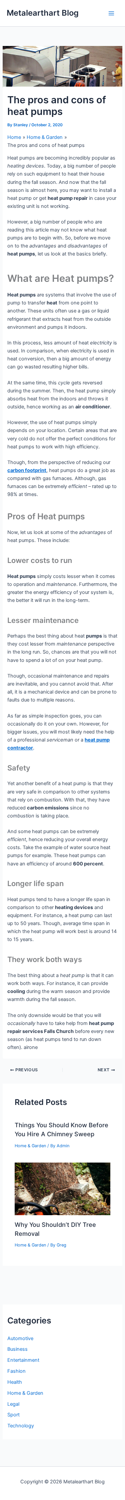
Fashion (16, 1371)
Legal (13, 1404)
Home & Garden (30, 1145)
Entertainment (23, 1360)
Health (14, 1382)
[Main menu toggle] (111, 13)
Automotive (20, 1338)
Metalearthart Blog (43, 13)
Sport (13, 1415)
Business (17, 1349)
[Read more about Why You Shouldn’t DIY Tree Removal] (62, 1189)
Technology (20, 1426)
